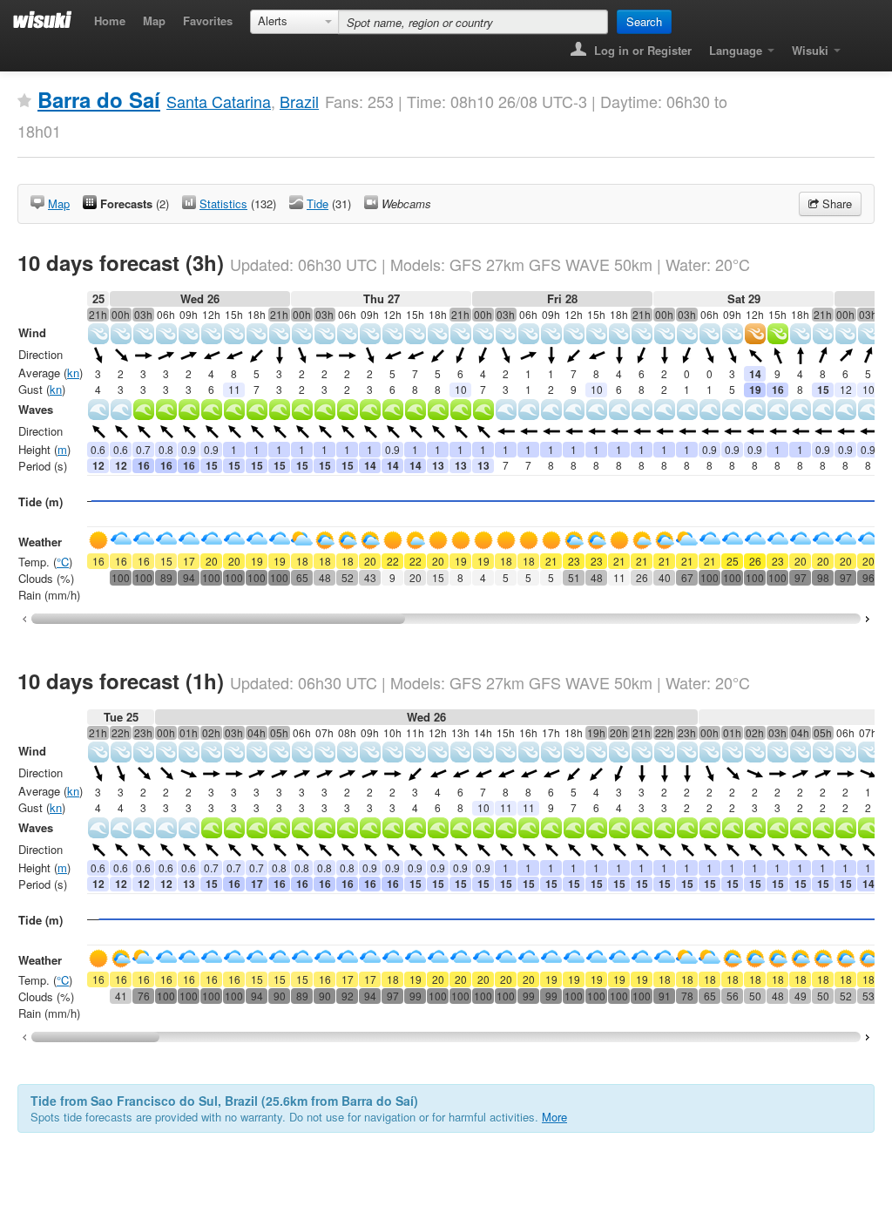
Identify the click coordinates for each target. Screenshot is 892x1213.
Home (109, 20)
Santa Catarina (218, 101)
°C (63, 561)
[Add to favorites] (24, 101)
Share (835, 203)
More (554, 1116)
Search (644, 21)
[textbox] (473, 22)
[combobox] (294, 22)
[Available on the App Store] (862, 45)
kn (73, 372)
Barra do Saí (98, 99)
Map (154, 20)
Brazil (299, 101)
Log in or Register (641, 50)
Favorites (208, 20)
